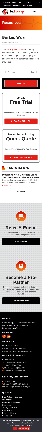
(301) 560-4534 (19, 368)
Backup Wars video (15, 49)
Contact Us (6, 405)
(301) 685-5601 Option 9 (19, 384)
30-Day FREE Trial (9, 408)
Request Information (21, 301)
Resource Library (9, 413)
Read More (6, 185)
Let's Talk (21, 83)
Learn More (16, 328)
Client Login (7, 416)
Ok (15, 429)
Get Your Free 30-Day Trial (21, 121)
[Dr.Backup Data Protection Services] (13, 11)
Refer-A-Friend (8, 410)
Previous (11, 72)
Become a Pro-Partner (11, 402)
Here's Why (27, 6)
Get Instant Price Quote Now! (21, 158)
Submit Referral (21, 242)
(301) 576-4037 (19, 371)
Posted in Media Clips (10, 42)
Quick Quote (7, 400)
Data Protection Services (12, 397)
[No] (39, 425)
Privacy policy (24, 429)
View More (21, 191)
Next (32, 72)
